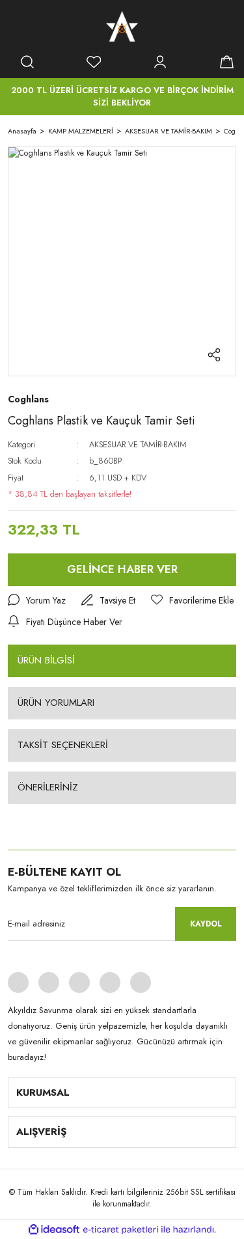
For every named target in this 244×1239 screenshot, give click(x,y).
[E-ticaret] (121, 1229)
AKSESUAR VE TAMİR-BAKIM (138, 444)
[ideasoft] (54, 1229)
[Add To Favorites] (192, 600)
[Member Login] (160, 62)
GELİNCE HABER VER (122, 569)
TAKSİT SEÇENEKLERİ (63, 745)
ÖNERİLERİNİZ (48, 787)
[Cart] (226, 62)
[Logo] (122, 26)
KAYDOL (206, 924)
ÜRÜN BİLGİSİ (46, 660)
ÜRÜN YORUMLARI (56, 702)
